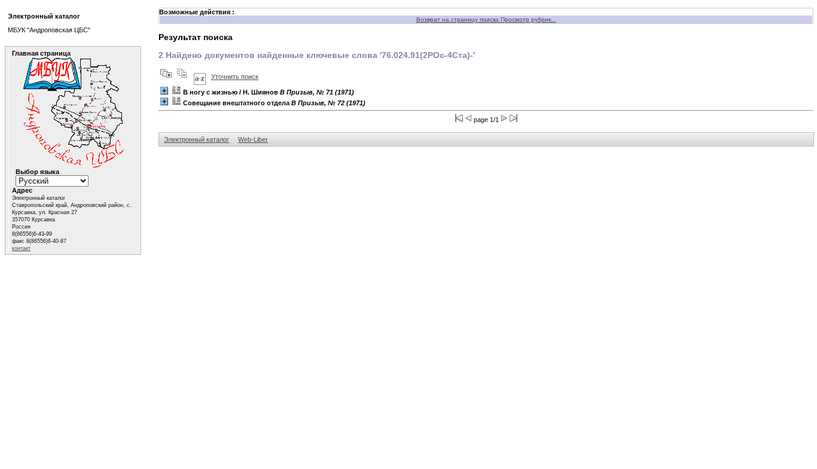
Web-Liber (253, 139)
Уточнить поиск (234, 76)
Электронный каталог (196, 139)
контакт (21, 248)
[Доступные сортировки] (200, 76)
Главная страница (41, 53)
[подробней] (164, 91)
